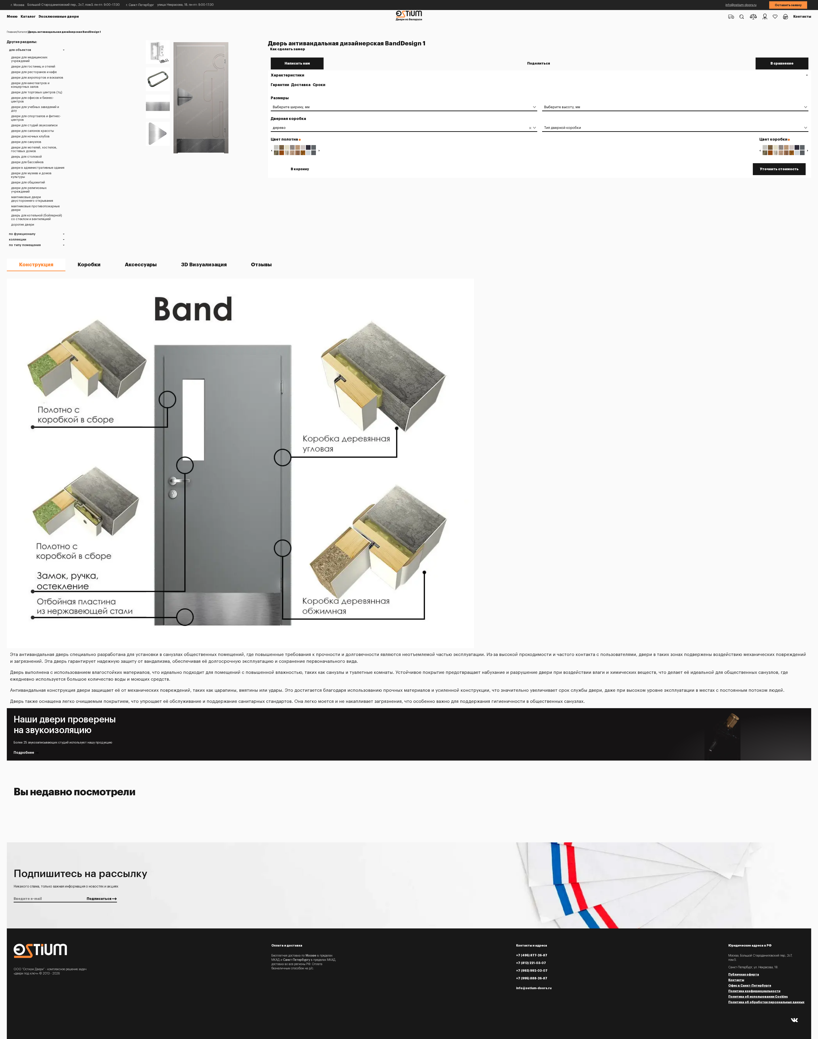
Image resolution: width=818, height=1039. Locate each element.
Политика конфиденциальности (754, 991)
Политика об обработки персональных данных (766, 1002)
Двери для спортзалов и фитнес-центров (36, 118)
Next (319, 150)
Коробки (89, 264)
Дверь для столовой (26, 156)
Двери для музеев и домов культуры (31, 175)
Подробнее (24, 752)
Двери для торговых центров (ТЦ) (36, 92)
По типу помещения (25, 245)
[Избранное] (775, 17)
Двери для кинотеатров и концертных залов (30, 85)
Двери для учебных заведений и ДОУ (35, 108)
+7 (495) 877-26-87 (531, 955)
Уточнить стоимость (779, 169)
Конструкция (36, 264)
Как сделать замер (287, 49)
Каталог (28, 16)
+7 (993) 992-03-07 (531, 970)
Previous (271, 150)
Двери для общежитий (28, 182)
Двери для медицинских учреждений (29, 59)
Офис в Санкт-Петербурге (749, 985)
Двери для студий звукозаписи (34, 125)
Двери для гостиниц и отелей (33, 66)
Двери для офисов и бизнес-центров (32, 99)
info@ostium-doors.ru (741, 5)
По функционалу (22, 234)
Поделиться (538, 63)
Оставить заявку (788, 5)
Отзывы (261, 264)
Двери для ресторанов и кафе (34, 72)
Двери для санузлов (26, 142)
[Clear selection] (530, 128)
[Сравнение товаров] (753, 16)
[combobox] (401, 107)
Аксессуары (141, 264)
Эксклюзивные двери (59, 16)
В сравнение (782, 63)
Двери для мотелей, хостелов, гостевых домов (34, 149)
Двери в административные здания (37, 167)
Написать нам (297, 63)
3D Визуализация (204, 264)
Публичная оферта (743, 974)
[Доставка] (731, 16)
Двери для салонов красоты (32, 131)
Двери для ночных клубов (30, 136)
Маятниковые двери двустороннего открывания (32, 199)
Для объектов (20, 50)
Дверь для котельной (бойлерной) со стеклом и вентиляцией (36, 217)
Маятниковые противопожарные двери (35, 208)
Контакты (802, 16)
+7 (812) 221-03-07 (531, 962)
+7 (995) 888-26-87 (531, 978)
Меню (12, 16)
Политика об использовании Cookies (758, 996)
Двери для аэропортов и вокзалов (37, 77)
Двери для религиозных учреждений (29, 189)
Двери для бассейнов (27, 162)
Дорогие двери (22, 224)
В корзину (300, 169)
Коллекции (17, 239)
